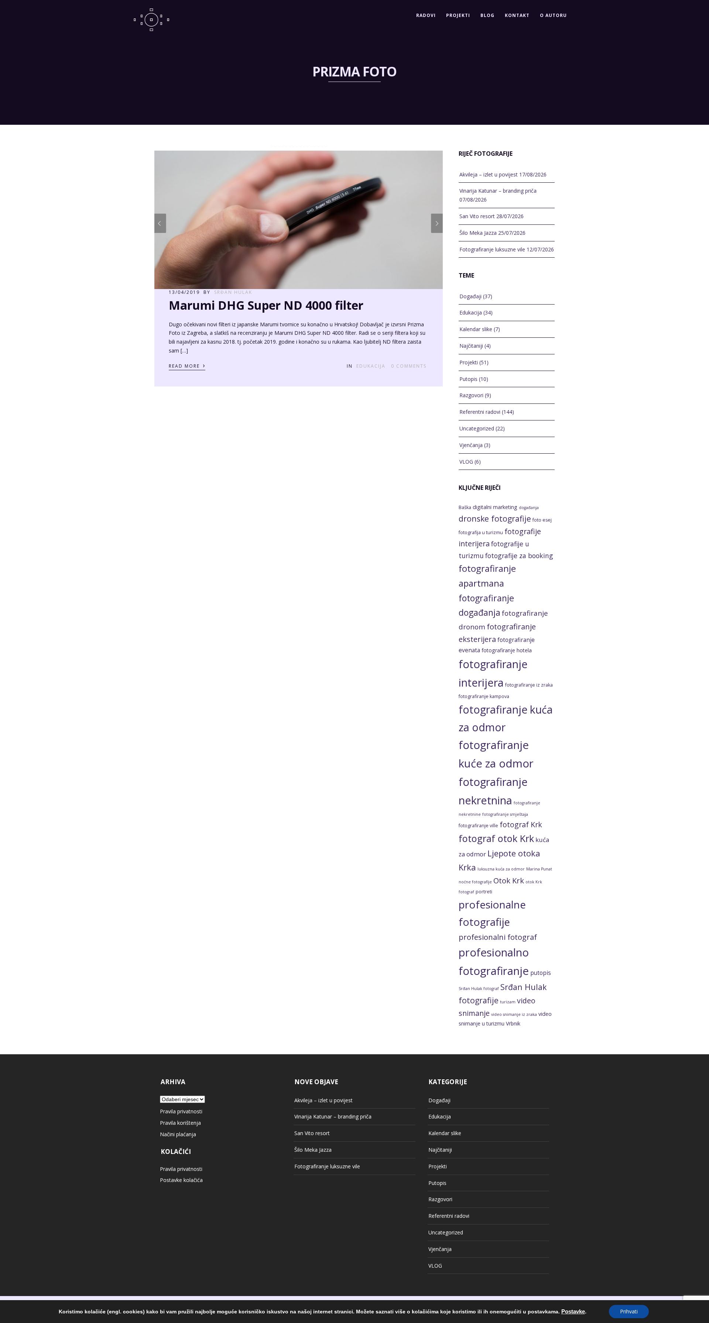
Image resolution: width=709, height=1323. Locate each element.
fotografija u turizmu (481, 532)
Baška (465, 507)
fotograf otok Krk (496, 838)
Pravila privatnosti (181, 1111)
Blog (487, 15)
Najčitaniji (471, 345)
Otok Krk (508, 880)
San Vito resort (477, 216)
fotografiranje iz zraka (529, 685)
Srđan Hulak (233, 292)
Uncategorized (476, 428)
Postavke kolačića (181, 1179)
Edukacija (371, 366)
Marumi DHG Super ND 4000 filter (266, 305)
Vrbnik (513, 1023)
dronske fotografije (495, 518)
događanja (529, 507)
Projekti (458, 15)
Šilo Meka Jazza (478, 232)
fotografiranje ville (478, 825)
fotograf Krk (521, 824)
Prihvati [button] (629, 1311)
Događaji (470, 296)
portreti (484, 892)
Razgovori (471, 395)
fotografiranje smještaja (505, 814)
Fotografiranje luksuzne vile (492, 249)
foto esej (542, 520)
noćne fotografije (475, 881)
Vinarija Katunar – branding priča (498, 190)
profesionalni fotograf (498, 937)
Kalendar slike (475, 329)
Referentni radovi (479, 411)
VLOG (466, 461)
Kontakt (517, 15)
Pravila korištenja (180, 1122)
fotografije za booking (519, 555)
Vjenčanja (471, 445)
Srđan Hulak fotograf (479, 988)
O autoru (553, 15)
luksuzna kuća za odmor (501, 869)
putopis (540, 973)
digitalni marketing (495, 507)
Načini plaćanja (178, 1134)
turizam (508, 1001)
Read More (187, 365)
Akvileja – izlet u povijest (488, 174)
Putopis (468, 378)
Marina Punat (539, 869)
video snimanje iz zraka (514, 1014)
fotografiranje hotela (507, 650)
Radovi (426, 15)
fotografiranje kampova (484, 696)
